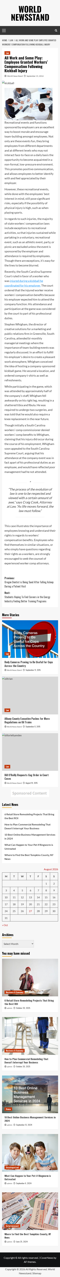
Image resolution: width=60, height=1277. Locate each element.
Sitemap (36, 1273)
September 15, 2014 (35, 76)
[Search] (56, 30)
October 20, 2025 (23, 1008)
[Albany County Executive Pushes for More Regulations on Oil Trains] (30, 695)
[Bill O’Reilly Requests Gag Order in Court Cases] (30, 752)
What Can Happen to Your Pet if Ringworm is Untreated (28, 846)
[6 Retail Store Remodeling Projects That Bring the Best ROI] (30, 977)
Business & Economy (14, 992)
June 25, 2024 (22, 1241)
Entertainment (12, 1225)
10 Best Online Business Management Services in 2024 (29, 836)
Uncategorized (12, 1167)
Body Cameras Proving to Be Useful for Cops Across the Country (28, 664)
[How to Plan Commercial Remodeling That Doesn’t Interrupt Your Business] (30, 1036)
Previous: (28, 582)
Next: (27, 597)
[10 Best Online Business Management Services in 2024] (30, 1094)
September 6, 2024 (24, 1183)
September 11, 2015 (33, 670)
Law (7, 53)
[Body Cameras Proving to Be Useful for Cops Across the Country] (30, 639)
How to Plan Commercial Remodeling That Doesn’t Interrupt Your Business (27, 826)
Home (8, 1109)
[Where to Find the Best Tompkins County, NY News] (30, 1211)
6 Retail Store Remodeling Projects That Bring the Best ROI (29, 816)
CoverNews (46, 1257)
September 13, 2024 (24, 1124)
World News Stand (15, 76)
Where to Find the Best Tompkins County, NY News (28, 857)
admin (9, 1008)
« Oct (5, 925)
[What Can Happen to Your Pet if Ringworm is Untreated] (30, 1153)
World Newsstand (30, 13)
